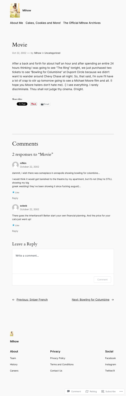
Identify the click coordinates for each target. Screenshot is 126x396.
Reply (15, 198)
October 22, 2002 (29, 166)
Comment (102, 279)
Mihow (26, 10)
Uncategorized (52, 52)
